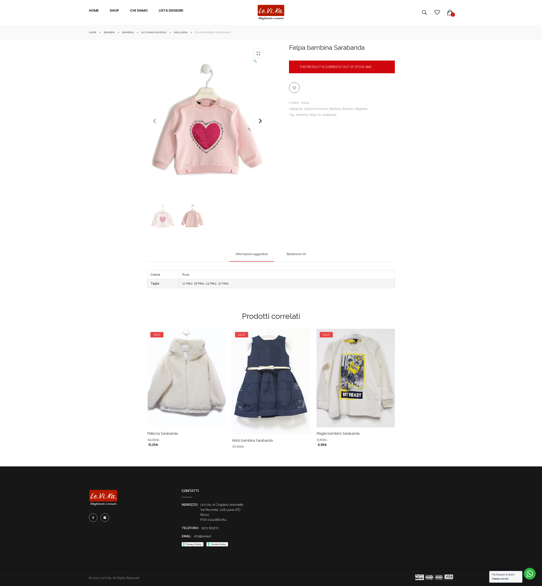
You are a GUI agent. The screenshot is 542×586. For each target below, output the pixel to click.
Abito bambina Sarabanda (252, 440)
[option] (163, 216)
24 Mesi (211, 283)
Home (92, 32)
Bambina (128, 32)
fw (319, 114)
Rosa (185, 274)
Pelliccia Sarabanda (162, 433)
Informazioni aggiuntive (252, 254)
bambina (302, 114)
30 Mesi (223, 283)
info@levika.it (202, 536)
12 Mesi (187, 283)
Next (260, 121)
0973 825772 (209, 528)
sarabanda (329, 114)
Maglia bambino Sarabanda (338, 433)
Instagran (105, 517)
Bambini (109, 32)
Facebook (93, 517)
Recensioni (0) (296, 254)
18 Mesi (199, 283)
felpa (313, 114)
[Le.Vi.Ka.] (271, 12)
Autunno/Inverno (153, 32)
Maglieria (181, 32)
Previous (154, 121)
